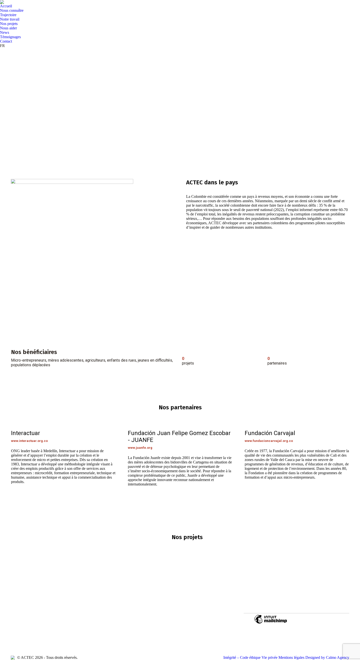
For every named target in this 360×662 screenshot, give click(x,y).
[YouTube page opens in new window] (22, 636)
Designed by (327, 657)
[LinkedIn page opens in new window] (29, 636)
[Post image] (133, 610)
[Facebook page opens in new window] (14, 636)
